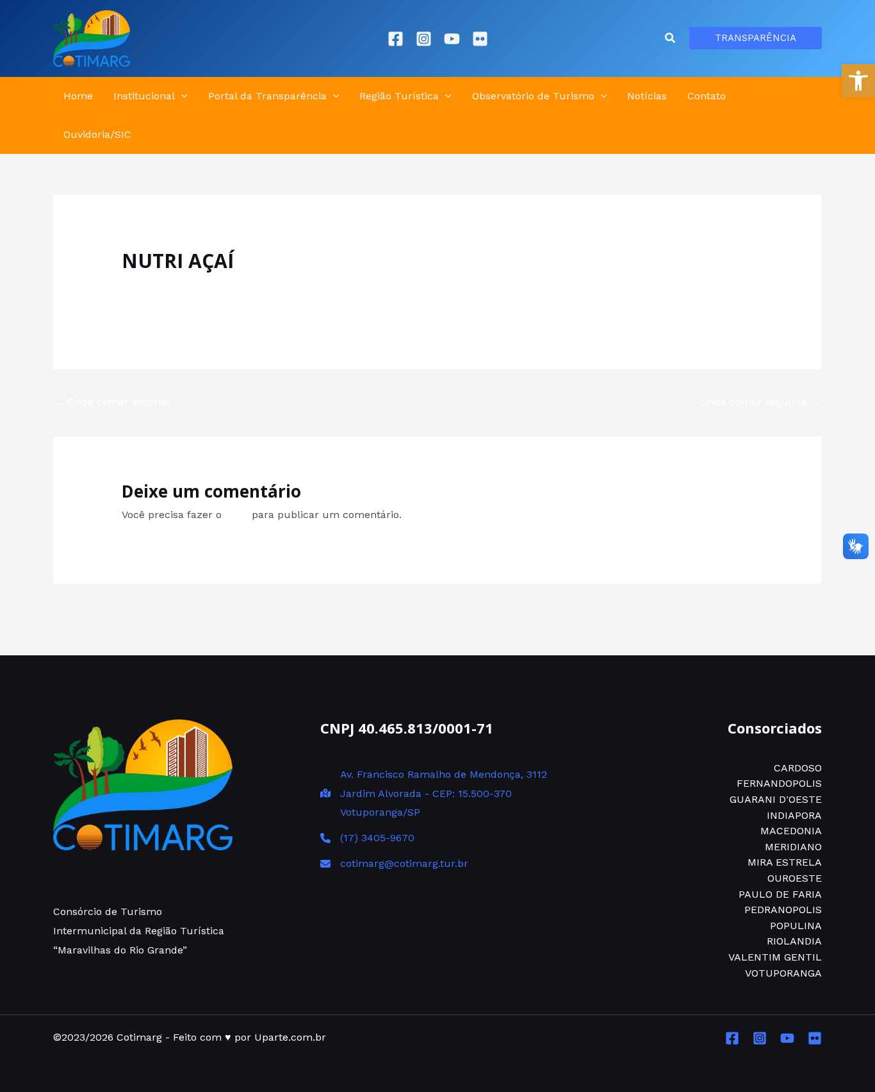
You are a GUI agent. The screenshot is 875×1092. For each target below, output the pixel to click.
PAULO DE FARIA (780, 894)
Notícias (647, 96)
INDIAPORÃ (794, 815)
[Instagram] (424, 39)
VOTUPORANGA (783, 973)
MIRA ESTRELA (785, 862)
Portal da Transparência (267, 96)
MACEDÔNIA (791, 831)
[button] (858, 80)
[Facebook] (396, 39)
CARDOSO (798, 768)
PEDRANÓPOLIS (783, 909)
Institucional (144, 96)
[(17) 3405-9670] (367, 838)
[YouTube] (452, 39)
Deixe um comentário (175, 286)
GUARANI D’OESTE (776, 799)
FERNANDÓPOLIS (779, 783)
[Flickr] (480, 39)
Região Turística (399, 96)
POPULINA (796, 926)
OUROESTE (794, 878)
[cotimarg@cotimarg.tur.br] (394, 863)
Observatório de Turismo (533, 96)
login (237, 514)
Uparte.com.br (290, 1037)
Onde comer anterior (112, 402)
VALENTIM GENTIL (775, 957)
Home (78, 96)
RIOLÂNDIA (794, 941)
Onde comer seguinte (761, 402)
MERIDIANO (793, 847)
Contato (706, 96)
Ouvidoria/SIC (97, 134)
